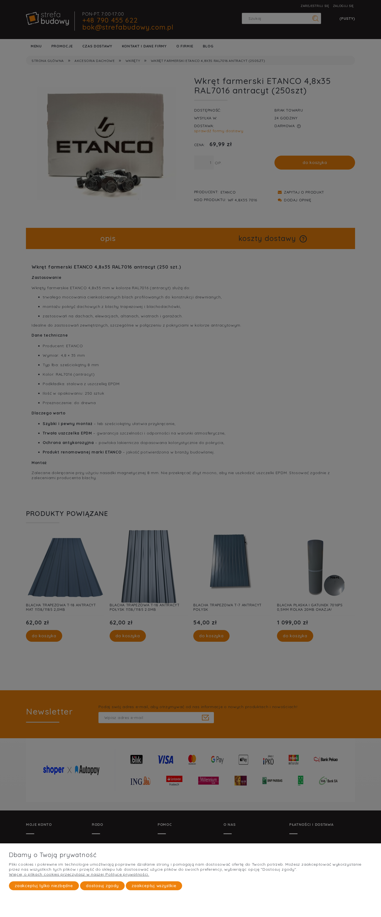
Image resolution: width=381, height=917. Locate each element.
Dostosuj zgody (102, 885)
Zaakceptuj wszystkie (154, 885)
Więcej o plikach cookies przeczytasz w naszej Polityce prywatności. (79, 874)
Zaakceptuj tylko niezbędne (44, 885)
